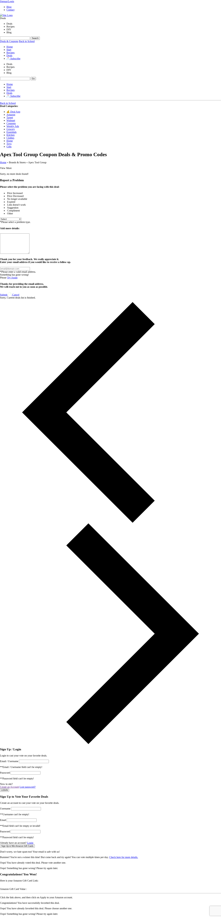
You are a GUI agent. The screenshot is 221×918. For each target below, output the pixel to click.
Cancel (15, 294)
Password (5, 772)
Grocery (10, 129)
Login (30, 842)
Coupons (11, 123)
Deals (9, 55)
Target (9, 117)
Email (3, 820)
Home (9, 46)
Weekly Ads (12, 126)
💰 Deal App (13, 111)
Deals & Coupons (9, 41)
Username (5, 808)
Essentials (11, 132)
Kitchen (10, 135)
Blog (8, 6)
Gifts (8, 146)
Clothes (10, 137)
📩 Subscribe (13, 58)
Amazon (10, 114)
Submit (4, 294)
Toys (8, 143)
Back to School (27, 41)
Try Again (12, 277)
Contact (10, 9)
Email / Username (9, 761)
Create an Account (9, 787)
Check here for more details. (123, 857)
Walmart (10, 120)
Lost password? (28, 787)
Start (8, 49)
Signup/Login (7, 1)
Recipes (10, 52)
